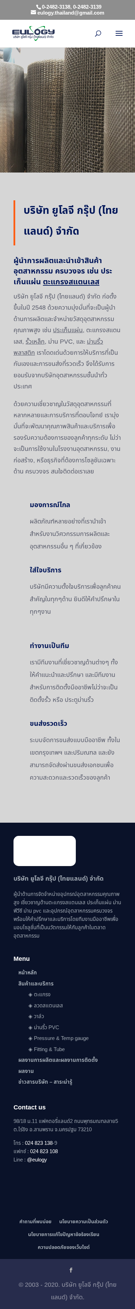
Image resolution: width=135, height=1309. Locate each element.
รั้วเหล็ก (35, 341)
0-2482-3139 (87, 7)
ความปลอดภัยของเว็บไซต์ (64, 1247)
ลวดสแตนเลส (48, 1006)
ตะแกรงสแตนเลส (67, 903)
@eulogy (37, 1160)
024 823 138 (39, 1143)
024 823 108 (44, 1152)
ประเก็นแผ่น (68, 330)
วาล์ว (39, 1017)
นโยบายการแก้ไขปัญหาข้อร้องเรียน (63, 1234)
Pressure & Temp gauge (61, 1038)
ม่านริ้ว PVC (46, 1028)
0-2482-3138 (56, 7)
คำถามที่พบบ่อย (35, 1221)
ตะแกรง (42, 995)
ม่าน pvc (33, 911)
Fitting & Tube (49, 1050)
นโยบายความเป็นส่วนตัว (83, 1221)
